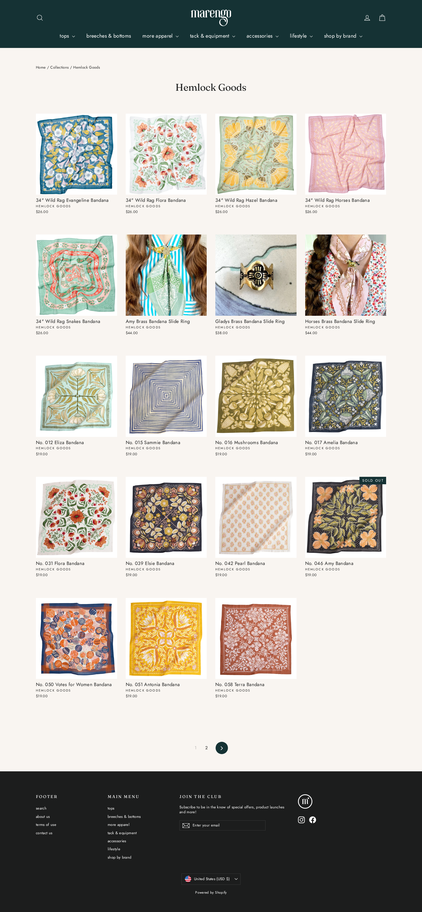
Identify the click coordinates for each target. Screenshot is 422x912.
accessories (260, 36)
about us (43, 816)
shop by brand (341, 36)
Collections (59, 67)
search (41, 808)
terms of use (46, 824)
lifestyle (299, 36)
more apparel (158, 36)
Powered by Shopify (211, 892)
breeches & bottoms (108, 36)
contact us (44, 833)
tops (65, 36)
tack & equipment (210, 36)
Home (41, 67)
